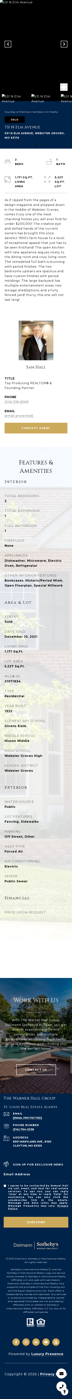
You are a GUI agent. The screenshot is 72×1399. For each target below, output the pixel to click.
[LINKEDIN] (36, 1342)
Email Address (17, 1174)
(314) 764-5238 (23, 1129)
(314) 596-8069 (17, 402)
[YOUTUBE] (46, 1342)
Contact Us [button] (36, 1069)
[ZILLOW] (56, 1342)
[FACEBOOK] (16, 1342)
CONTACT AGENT (36, 428)
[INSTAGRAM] (26, 1342)
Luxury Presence (47, 1354)
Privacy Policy (54, 1374)
